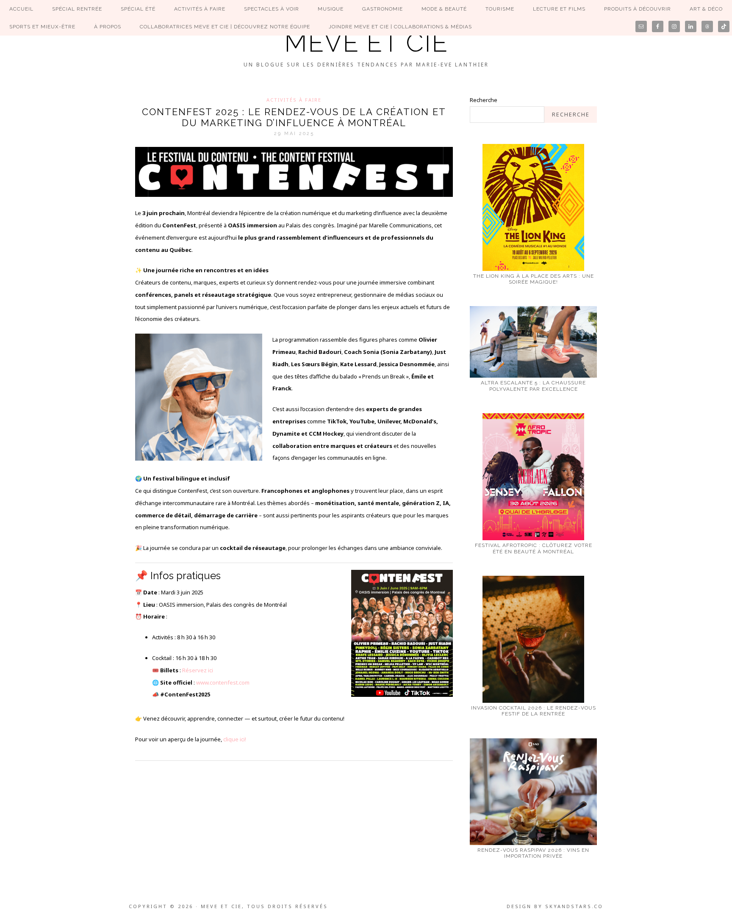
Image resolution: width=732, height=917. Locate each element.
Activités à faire (294, 100)
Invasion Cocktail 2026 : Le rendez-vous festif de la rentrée (533, 711)
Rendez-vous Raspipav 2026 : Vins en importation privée (533, 853)
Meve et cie (366, 43)
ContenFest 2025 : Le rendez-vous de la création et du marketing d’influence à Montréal (294, 117)
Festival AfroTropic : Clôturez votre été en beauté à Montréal (533, 548)
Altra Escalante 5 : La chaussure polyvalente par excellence (533, 386)
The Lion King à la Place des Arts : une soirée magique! (533, 279)
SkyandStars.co (574, 906)
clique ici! (234, 739)
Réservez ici (197, 670)
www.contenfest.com (223, 682)
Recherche (483, 100)
